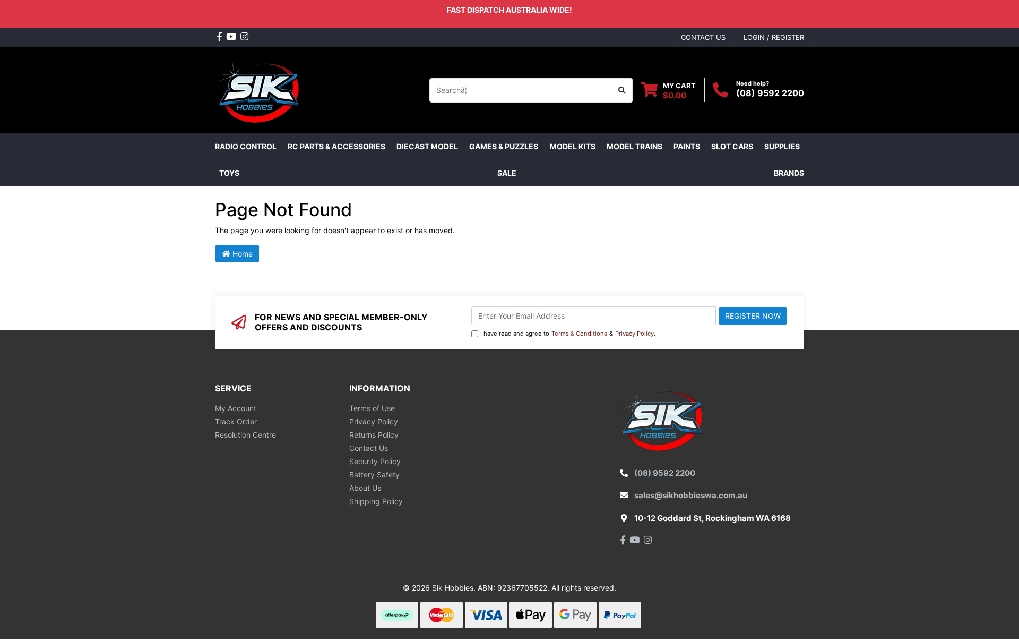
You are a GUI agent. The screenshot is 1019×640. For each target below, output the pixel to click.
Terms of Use (372, 408)
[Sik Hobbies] (260, 88)
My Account (235, 408)
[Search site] (622, 90)
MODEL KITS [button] (572, 146)
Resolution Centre (245, 434)
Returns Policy (374, 434)
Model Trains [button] (634, 146)
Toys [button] (229, 172)
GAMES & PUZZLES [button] (503, 146)
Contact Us (368, 448)
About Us (365, 487)
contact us (703, 37)
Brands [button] (789, 172)
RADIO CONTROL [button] (246, 146)
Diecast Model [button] (427, 146)
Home (241, 253)
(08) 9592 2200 (770, 93)
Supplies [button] (782, 146)
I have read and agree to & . (567, 333)
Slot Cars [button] (732, 146)
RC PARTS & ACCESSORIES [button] (336, 146)
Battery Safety (374, 474)
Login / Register (774, 37)
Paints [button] (686, 146)
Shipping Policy (376, 501)
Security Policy (375, 461)
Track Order (236, 421)
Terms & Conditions (579, 333)
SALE (506, 172)
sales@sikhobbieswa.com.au (690, 495)
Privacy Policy (634, 333)
